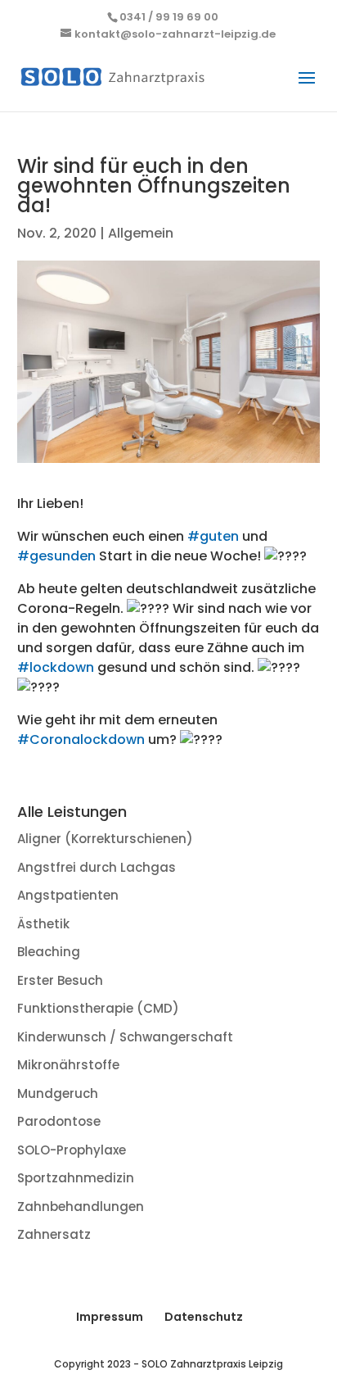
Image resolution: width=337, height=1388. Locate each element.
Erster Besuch (60, 980)
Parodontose (59, 1121)
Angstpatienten (68, 895)
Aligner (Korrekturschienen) (105, 838)
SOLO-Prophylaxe (71, 1150)
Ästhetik (43, 923)
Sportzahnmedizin (75, 1177)
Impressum (109, 1317)
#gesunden (56, 556)
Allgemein (140, 233)
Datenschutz (203, 1317)
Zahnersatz (54, 1234)
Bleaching (48, 951)
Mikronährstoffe (68, 1064)
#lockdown (55, 667)
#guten (213, 536)
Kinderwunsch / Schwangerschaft (125, 1037)
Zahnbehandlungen (80, 1206)
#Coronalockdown (81, 739)
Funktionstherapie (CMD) (98, 1008)
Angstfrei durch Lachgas (96, 867)
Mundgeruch (57, 1093)
